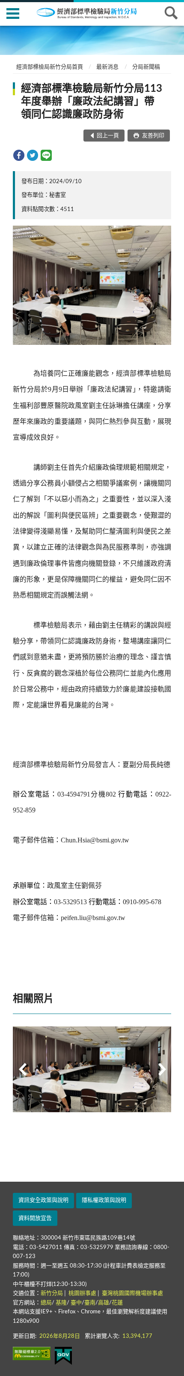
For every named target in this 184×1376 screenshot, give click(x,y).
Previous (22, 1069)
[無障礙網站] (31, 1353)
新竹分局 (52, 1293)
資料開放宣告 (35, 1218)
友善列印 (152, 136)
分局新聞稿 (146, 67)
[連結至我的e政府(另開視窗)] (63, 1356)
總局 (46, 1303)
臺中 (76, 1303)
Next (161, 1069)
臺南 (89, 1303)
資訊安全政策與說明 (43, 1200)
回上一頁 (108, 136)
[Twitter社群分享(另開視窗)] (32, 155)
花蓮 (117, 1303)
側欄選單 (13, 13)
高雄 (103, 1303)
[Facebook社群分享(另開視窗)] (18, 155)
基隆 (61, 1303)
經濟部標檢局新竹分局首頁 (49, 67)
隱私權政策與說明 (104, 1200)
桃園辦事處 (82, 1293)
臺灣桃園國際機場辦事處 (132, 1293)
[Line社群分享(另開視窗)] (46, 155)
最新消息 (107, 67)
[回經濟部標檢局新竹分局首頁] (92, 12)
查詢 (171, 13)
